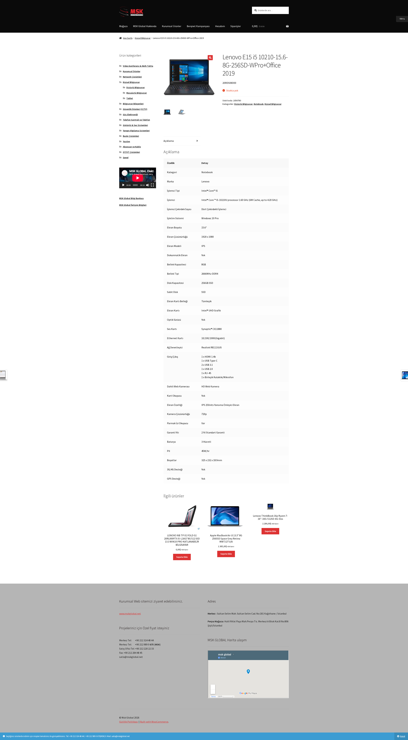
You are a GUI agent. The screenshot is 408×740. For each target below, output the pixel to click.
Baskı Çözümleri (131, 136)
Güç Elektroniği (130, 114)
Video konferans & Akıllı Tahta (138, 66)
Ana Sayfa (127, 38)
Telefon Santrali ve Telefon (136, 119)
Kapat (402, 736)
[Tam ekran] (152, 185)
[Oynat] (123, 185)
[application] (137, 178)
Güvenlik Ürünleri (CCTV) (135, 109)
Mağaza (123, 26)
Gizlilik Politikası (128, 721)
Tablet (129, 98)
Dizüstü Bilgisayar (243, 104)
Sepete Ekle (182, 557)
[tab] (182, 141)
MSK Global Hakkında (144, 26)
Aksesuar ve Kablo (132, 146)
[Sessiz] (147, 185)
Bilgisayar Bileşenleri (133, 103)
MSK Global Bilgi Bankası (131, 198)
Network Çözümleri (132, 76)
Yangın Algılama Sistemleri (136, 130)
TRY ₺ (400, 18)
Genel (125, 157)
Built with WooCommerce (154, 721)
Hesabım (220, 26)
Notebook (258, 104)
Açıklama (169, 140)
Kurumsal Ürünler (171, 26)
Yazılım (126, 141)
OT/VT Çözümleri (131, 152)
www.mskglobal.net (130, 613)
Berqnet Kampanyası (198, 26)
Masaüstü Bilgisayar (136, 92)
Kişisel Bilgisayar (143, 38)
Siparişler (235, 26)
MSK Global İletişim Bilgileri (132, 205)
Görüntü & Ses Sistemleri (135, 125)
